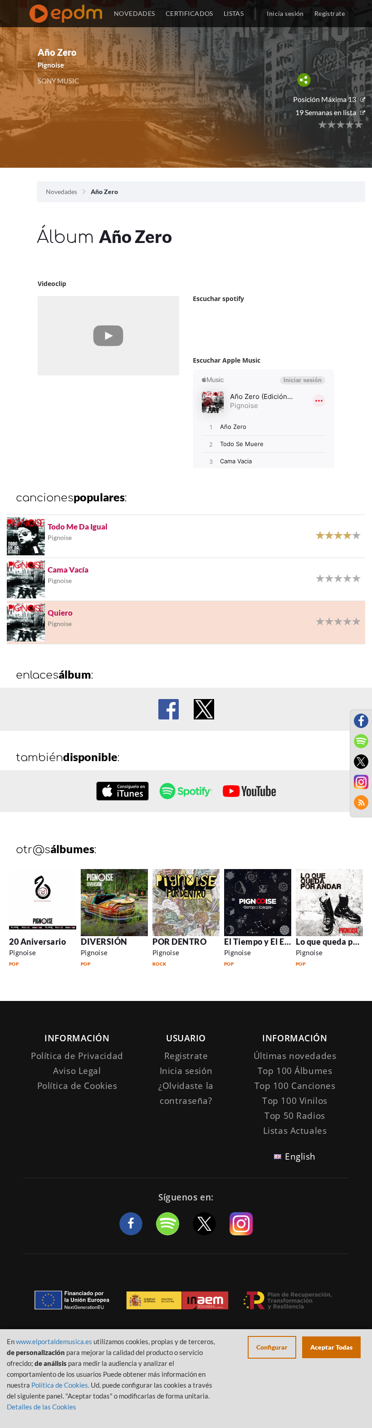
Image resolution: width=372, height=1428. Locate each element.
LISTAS (234, 13)
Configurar (272, 1347)
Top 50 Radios (294, 1116)
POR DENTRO (179, 942)
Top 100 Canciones (295, 1086)
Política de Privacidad (77, 1056)
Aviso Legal (77, 1071)
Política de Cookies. (60, 1385)
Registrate (186, 1056)
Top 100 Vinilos (295, 1101)
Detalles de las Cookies (41, 1407)
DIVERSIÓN (104, 942)
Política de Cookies (77, 1086)
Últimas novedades (295, 1056)
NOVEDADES (134, 13)
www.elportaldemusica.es (54, 1341)
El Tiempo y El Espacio (266, 942)
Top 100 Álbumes (295, 1071)
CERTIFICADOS (189, 13)
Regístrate (329, 13)
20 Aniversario (37, 942)
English (300, 1156)
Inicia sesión (285, 13)
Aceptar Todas (331, 1347)
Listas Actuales (295, 1131)
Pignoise (22, 952)
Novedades (61, 191)
